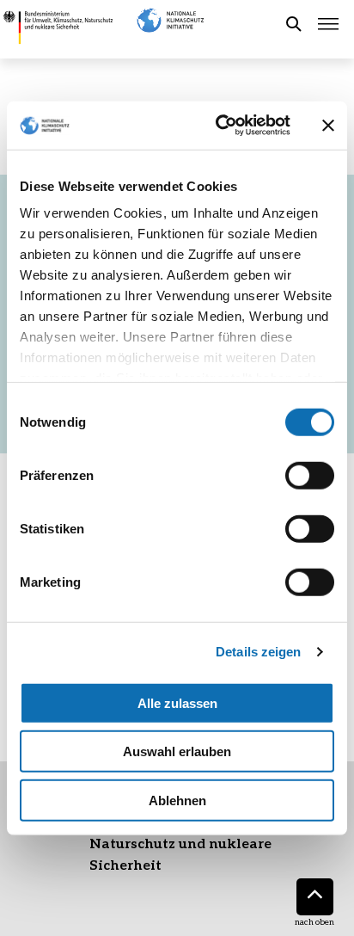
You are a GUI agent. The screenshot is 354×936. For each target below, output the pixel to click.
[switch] (309, 475)
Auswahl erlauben (177, 751)
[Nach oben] (314, 896)
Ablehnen (177, 799)
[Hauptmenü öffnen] (328, 24)
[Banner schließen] (328, 126)
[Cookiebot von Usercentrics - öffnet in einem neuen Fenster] (219, 125)
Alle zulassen (177, 702)
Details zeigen (258, 651)
